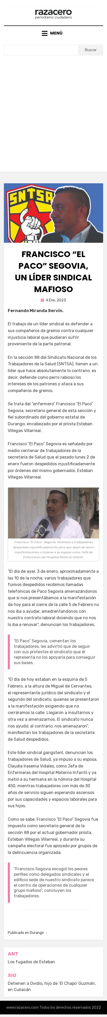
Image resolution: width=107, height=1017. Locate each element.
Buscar (91, 50)
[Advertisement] (53, 111)
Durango (37, 933)
